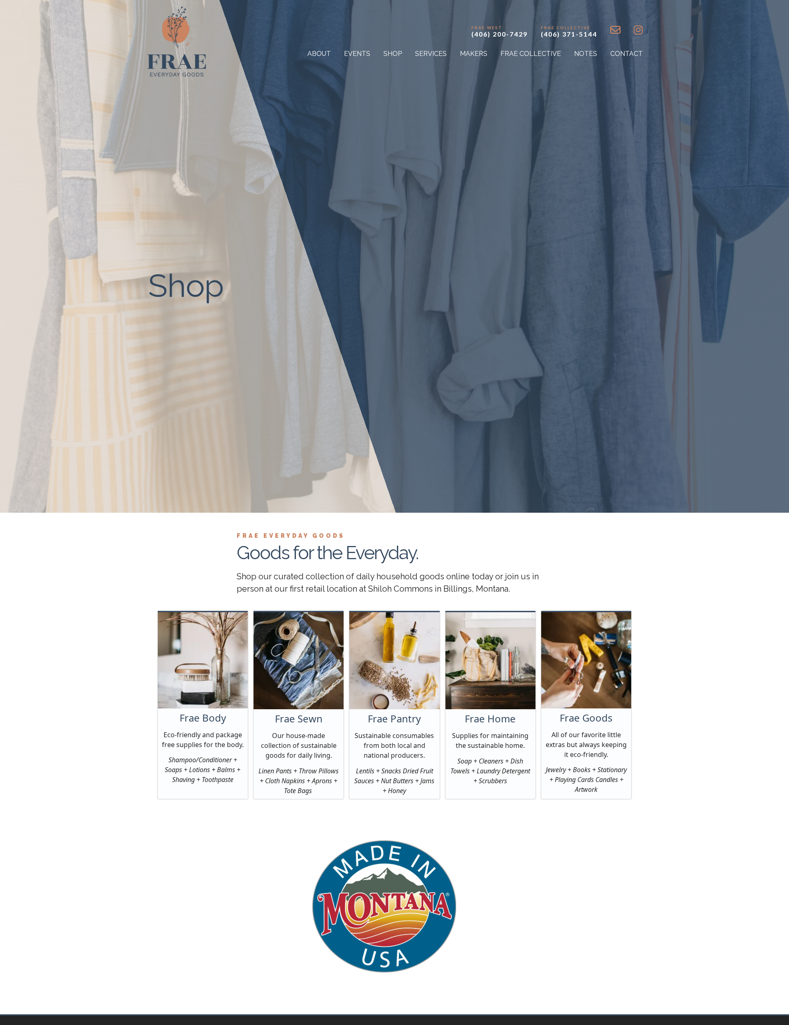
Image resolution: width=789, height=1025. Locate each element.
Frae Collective (531, 54)
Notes (585, 54)
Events (357, 54)
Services (431, 54)
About (319, 54)
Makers (473, 54)
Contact (626, 54)
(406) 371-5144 (569, 31)
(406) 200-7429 (499, 31)
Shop (392, 54)
